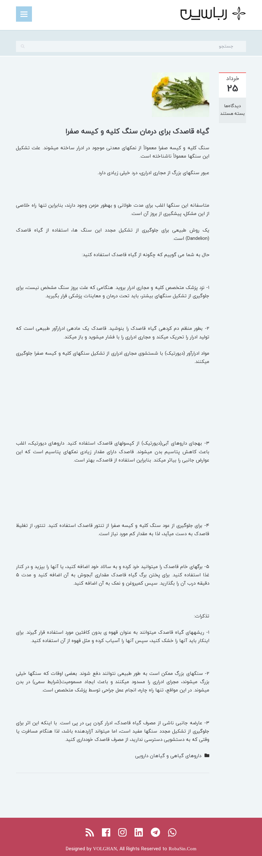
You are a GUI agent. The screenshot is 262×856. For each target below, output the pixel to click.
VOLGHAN (105, 848)
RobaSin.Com (182, 848)
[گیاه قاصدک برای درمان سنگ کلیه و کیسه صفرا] (180, 94)
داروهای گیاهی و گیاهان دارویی (168, 755)
